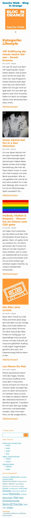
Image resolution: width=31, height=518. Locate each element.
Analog (8, 458)
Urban (10, 507)
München (14, 493)
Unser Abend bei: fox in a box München (13, 143)
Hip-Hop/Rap (19, 484)
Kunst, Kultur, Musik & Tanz (11, 443)
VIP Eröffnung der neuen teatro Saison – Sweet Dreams (14, 56)
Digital (8, 461)
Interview (5, 486)
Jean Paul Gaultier (15, 486)
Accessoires (5, 477)
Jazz (10, 486)
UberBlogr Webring (10, 513)
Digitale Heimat (22, 481)
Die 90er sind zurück (11, 309)
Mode (8, 469)
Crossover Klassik (7, 479)
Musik (8, 451)
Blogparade (23, 477)
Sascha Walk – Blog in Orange (15, 4)
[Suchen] (25, 435)
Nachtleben (24, 494)
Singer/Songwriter (11, 500)
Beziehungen (15, 477)
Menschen (6, 491)
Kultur (8, 445)
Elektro (5, 484)
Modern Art (23, 490)
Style (25, 504)
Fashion (12, 484)
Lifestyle (13, 63)
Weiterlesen (10, 107)
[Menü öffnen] (16, 32)
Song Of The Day (12, 504)
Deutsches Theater (9, 481)
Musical (5, 494)
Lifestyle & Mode (8, 464)
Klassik (22, 486)
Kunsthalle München (13, 488)
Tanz (7, 453)
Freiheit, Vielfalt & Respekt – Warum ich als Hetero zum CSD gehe (14, 220)
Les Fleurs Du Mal (14, 366)
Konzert (5, 488)
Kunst (8, 448)
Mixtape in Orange (16, 490)
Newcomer (7, 497)
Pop (15, 497)
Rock (21, 498)
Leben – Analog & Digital (11, 456)
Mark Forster (23, 488)
